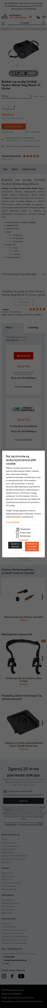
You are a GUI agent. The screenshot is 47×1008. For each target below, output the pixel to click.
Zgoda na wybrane (15, 545)
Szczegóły (24, 539)
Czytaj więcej (12, 522)
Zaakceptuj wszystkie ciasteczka (32, 546)
